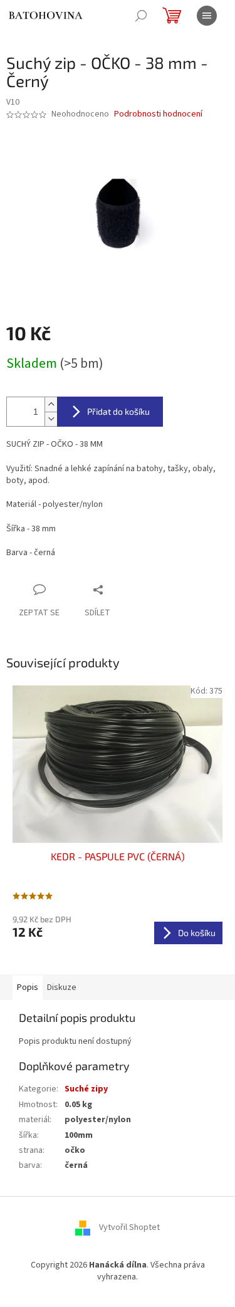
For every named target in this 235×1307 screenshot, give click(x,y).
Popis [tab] (27, 987)
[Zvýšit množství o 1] (50, 404)
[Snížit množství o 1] (50, 419)
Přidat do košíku (118, 411)
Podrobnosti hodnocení (158, 114)
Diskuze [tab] (61, 987)
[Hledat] (141, 15)
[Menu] (206, 15)
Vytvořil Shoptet (129, 1227)
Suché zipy (86, 1089)
